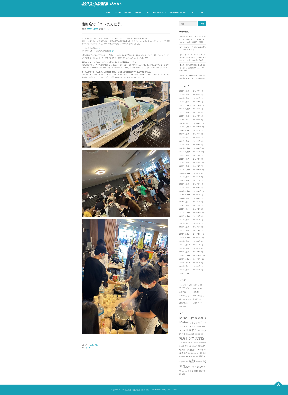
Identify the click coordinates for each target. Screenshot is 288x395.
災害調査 (182, 303)
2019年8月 (183, 241)
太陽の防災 (94, 345)
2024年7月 (196, 134)
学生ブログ (183, 299)
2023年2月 (183, 166)
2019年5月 (196, 245)
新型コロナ (195, 349)
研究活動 (128, 12)
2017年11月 (183, 273)
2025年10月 (183, 109)
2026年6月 (183, 94)
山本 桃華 (191, 346)
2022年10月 (183, 173)
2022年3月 (196, 184)
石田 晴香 (189, 356)
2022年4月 (183, 184)
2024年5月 (196, 137)
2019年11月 (197, 234)
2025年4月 (183, 120)
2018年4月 (183, 270)
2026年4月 (183, 98)
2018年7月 (196, 263)
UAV (187, 322)
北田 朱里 (200, 334)
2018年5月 (196, 266)
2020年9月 (196, 216)
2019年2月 (183, 252)
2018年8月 (183, 263)
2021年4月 (183, 205)
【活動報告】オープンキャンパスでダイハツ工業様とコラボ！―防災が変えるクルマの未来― (192, 39)
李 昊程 (184, 353)
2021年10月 (183, 195)
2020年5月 (196, 223)
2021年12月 (183, 191)
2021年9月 (196, 195)
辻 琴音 (186, 362)
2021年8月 (183, 198)
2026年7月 (196, 91)
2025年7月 (196, 112)
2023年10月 (183, 152)
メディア (196, 288)
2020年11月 (197, 212)
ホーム (108, 12)
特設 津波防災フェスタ (178, 12)
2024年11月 (197, 127)
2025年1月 (196, 123)
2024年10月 (183, 130)
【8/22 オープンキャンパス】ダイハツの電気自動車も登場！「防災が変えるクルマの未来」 (192, 57)
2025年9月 (196, 109)
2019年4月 (183, 248)
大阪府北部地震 (192, 342)
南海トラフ (186, 338)
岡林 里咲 (187, 350)
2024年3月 (196, 141)
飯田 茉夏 (184, 371)
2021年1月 (196, 209)
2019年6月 (183, 245)
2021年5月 (196, 202)
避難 (192, 361)
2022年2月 (183, 187)
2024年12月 (183, 127)
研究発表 (196, 303)
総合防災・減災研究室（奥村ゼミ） (103, 3)
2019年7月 (196, 241)
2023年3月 (196, 162)
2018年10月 (183, 259)
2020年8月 (183, 220)
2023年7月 (196, 155)
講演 (180, 306)
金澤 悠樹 (199, 361)
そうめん (89, 348)
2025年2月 (183, 123)
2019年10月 (183, 237)
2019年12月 (183, 234)
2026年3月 (196, 98)
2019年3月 (196, 248)
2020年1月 (196, 230)
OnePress (155, 390)
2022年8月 (183, 177)
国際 (194, 292)
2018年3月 (196, 270)
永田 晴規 (182, 356)
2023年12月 (183, 148)
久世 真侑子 (189, 330)
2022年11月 (197, 170)
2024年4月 (183, 141)
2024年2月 (183, 144)
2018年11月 (197, 255)
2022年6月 (183, 180)
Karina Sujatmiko (190, 318)
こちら (99, 48)
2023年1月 (196, 166)
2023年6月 (183, 159)
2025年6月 (183, 116)
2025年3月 (196, 120)
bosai (107, 29)
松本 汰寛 (191, 353)
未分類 (195, 299)
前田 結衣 (194, 334)
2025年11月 (197, 105)
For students (159, 12)
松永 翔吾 (196, 353)
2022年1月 (196, 187)
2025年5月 (196, 116)
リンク (192, 12)
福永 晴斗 (195, 356)
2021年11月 (197, 191)
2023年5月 (196, 159)
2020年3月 (196, 227)
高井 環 (191, 371)
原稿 (180, 292)
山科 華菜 (197, 346)
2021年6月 (183, 202)
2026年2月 (183, 102)
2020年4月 (183, 227)
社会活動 (138, 12)
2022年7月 (196, 177)
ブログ (147, 12)
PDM (182, 322)
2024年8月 (183, 134)
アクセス (201, 12)
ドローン (189, 326)
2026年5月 (196, 94)
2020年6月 (183, 223)
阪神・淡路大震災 (194, 366)
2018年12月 (183, 255)
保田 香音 (200, 330)
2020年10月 (183, 216)
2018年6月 (183, 266)
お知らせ (196, 285)
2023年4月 (183, 162)
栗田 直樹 (203, 353)
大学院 (200, 338)
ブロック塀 (197, 327)
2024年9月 (196, 130)
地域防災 (182, 295)
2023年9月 (196, 152)
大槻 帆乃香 (183, 342)
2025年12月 (183, 105)
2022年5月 (196, 180)
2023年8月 (183, 155)
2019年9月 (196, 237)
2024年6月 (183, 137)
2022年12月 (183, 170)
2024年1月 (196, 144)
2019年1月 (196, 252)
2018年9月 (196, 259)
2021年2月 (183, 209)
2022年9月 (196, 173)
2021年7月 (196, 198)
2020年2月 (183, 230)
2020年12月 (183, 212)
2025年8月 (183, 112)
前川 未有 (188, 334)
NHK (203, 318)
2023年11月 (197, 148)
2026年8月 (183, 91)
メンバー (117, 12)
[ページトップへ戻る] (278, 384)
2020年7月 (196, 220)
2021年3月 (196, 205)
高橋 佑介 (198, 370)
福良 (201, 356)
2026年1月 (196, 102)
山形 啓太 (184, 346)
